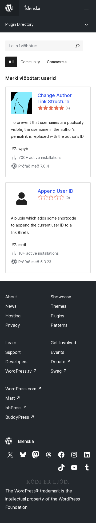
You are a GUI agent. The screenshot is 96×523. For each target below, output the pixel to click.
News (11, 306)
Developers (16, 361)
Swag (59, 371)
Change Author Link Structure (55, 98)
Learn (10, 342)
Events (57, 352)
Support (13, 352)
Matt (12, 398)
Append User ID (55, 191)
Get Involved (63, 342)
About (11, 296)
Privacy (12, 325)
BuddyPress (19, 417)
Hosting (13, 315)
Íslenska (26, 441)
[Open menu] (87, 8)
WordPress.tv (21, 371)
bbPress (16, 407)
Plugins (57, 315)
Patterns (59, 325)
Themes (58, 306)
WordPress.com (23, 388)
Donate (61, 361)
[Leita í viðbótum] (77, 45)
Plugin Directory (19, 24)
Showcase (61, 296)
